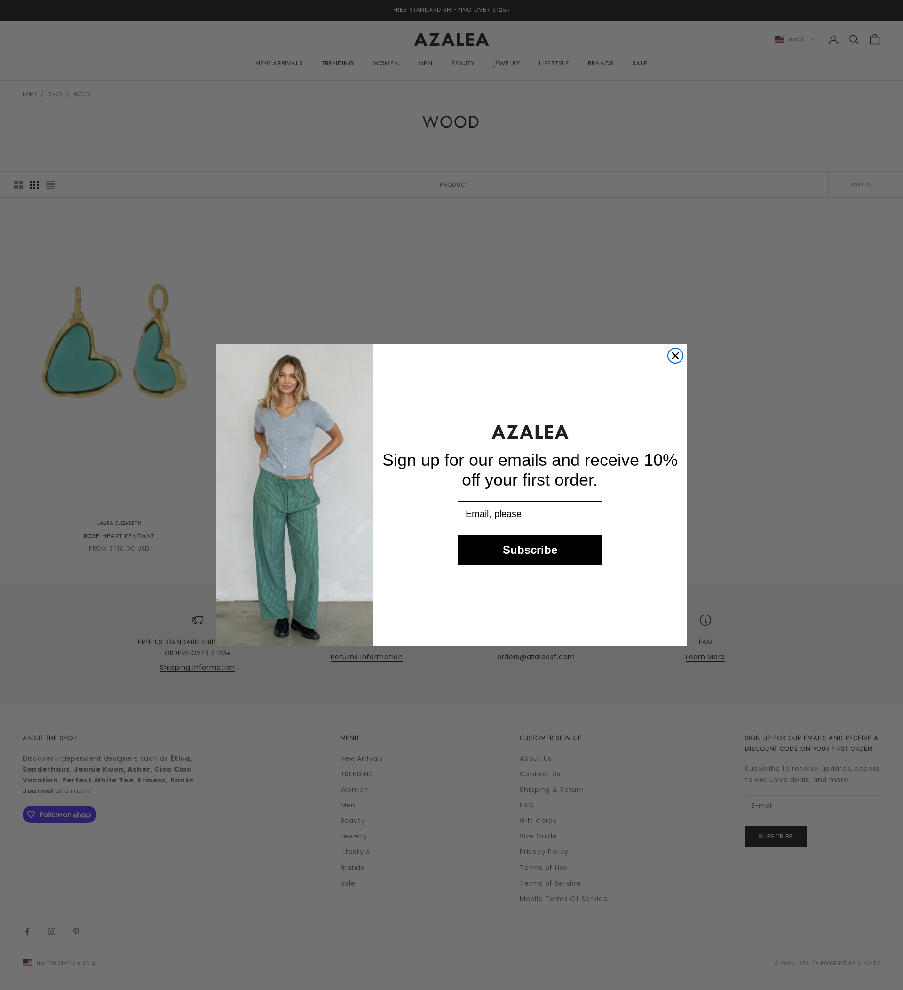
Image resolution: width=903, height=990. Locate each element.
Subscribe (530, 549)
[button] (530, 432)
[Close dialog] (675, 355)
